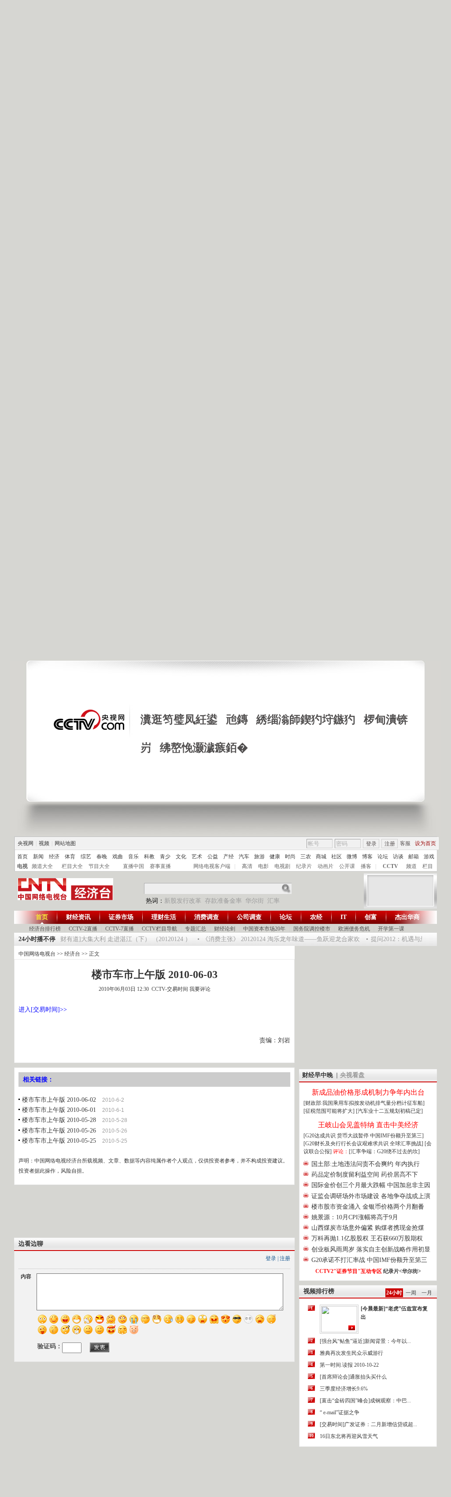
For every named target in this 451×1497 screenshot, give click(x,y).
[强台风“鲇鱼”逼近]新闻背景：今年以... (365, 1341)
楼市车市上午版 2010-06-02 (59, 1099)
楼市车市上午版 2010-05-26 (59, 1130)
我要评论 (200, 989)
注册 (389, 844)
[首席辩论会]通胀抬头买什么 (353, 1377)
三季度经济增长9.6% (344, 1389)
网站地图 (65, 843)
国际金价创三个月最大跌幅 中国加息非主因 (370, 1185)
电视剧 (282, 866)
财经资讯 (78, 917)
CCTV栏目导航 (159, 929)
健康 (275, 856)
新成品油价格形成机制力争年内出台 (368, 1092)
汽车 (244, 856)
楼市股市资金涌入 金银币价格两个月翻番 (367, 1206)
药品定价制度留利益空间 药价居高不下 (364, 1174)
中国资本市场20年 (264, 929)
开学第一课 (391, 929)
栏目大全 (72, 866)
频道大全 (42, 866)
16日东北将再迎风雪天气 (349, 1436)
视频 (44, 843)
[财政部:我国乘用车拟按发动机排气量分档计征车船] (364, 1103)
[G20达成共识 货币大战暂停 (336, 1136)
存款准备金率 (223, 900)
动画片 (325, 866)
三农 (305, 856)
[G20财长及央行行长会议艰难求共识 (346, 1143)
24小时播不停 (36, 939)
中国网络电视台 (36, 954)
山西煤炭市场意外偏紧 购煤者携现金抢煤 (367, 1228)
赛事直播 (160, 866)
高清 (247, 866)
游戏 (429, 856)
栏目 (427, 866)
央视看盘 (352, 1075)
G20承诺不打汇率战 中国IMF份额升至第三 (369, 1260)
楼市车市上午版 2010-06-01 (59, 1110)
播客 (366, 866)
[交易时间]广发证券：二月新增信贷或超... (368, 1424)
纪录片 (304, 866)
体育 (70, 856)
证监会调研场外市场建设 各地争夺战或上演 (370, 1196)
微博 (352, 856)
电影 (263, 866)
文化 (181, 856)
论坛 (382, 856)
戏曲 (117, 856)
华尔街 (254, 900)
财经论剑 (224, 929)
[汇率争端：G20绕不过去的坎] (384, 1151)
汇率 (273, 900)
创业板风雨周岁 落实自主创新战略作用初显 (370, 1249)
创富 (371, 917)
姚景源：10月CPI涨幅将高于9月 (354, 1217)
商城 (321, 856)
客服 (405, 843)
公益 (212, 856)
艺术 (197, 856)
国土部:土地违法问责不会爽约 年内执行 (365, 1164)
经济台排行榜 (45, 929)
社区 (336, 856)
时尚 (290, 856)
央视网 (25, 843)
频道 (411, 866)
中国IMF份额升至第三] (397, 1136)
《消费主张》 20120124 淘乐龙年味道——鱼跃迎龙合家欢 (274, 939)
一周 (411, 1293)
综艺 (86, 856)
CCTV (390, 866)
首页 (22, 856)
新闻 (38, 856)
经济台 (72, 954)
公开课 (347, 866)
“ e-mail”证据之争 (339, 1412)
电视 (22, 866)
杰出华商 (407, 917)
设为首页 (425, 843)
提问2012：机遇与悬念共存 (401, 939)
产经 (228, 856)
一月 (426, 1293)
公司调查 (249, 917)
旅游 (259, 856)
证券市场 (121, 917)
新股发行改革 (182, 900)
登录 (371, 844)
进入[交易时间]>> (42, 1009)
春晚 (101, 856)
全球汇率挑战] (406, 1143)
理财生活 (164, 917)
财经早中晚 (317, 1075)
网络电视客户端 (211, 866)
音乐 (133, 856)
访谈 (398, 856)
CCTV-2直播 (83, 929)
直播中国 (133, 866)
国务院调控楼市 (311, 929)
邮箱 (413, 856)
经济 (54, 856)
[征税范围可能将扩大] (329, 1111)
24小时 (394, 1293)
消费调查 (206, 917)
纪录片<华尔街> (402, 1271)
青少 (165, 856)
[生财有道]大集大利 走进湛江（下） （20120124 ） (115, 939)
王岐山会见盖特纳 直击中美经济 (368, 1125)
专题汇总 (195, 929)
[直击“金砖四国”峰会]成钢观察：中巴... (365, 1401)
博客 (367, 856)
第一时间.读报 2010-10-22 (349, 1365)
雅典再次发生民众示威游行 (351, 1353)
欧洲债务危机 (354, 929)
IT (343, 917)
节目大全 (99, 866)
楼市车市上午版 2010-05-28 (59, 1120)
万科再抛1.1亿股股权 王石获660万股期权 (367, 1238)
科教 (149, 856)
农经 (316, 917)
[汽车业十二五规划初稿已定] (389, 1111)
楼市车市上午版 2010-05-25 (59, 1140)
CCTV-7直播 (119, 929)
